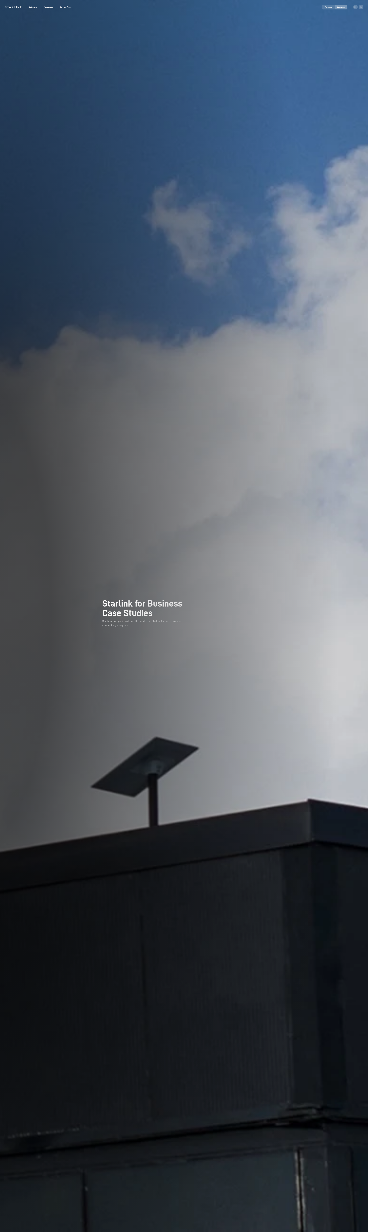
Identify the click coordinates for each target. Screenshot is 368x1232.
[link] (13, 7)
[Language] (355, 7)
